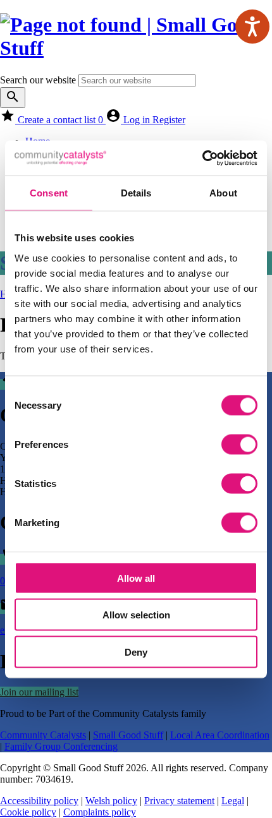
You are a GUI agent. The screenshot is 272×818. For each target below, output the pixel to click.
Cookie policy (28, 812)
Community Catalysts (43, 735)
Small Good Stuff (128, 735)
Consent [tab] (49, 193)
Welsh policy (111, 800)
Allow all (136, 577)
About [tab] (223, 193)
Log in (137, 119)
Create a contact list (60, 119)
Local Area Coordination (219, 735)
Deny (136, 651)
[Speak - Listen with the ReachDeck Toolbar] (252, 26)
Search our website (38, 80)
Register (168, 119)
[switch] (239, 444)
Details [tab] (136, 193)
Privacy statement (179, 800)
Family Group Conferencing (61, 746)
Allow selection (136, 615)
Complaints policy (99, 812)
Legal (232, 800)
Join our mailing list (39, 692)
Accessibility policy (39, 800)
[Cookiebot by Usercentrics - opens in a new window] (202, 158)
